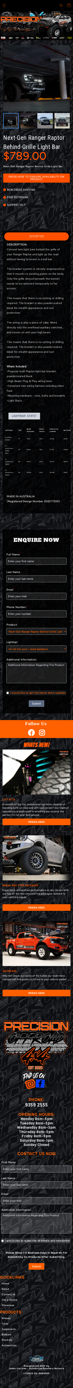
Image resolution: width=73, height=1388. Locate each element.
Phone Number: (17, 607)
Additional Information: (21, 659)
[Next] (66, 25)
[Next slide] (65, 120)
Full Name (13, 554)
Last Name (13, 572)
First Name (8, 1162)
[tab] (34, 37)
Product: (12, 624)
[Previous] (6, 25)
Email (10, 589)
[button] (4, 5)
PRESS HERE (36, 821)
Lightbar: (12, 642)
